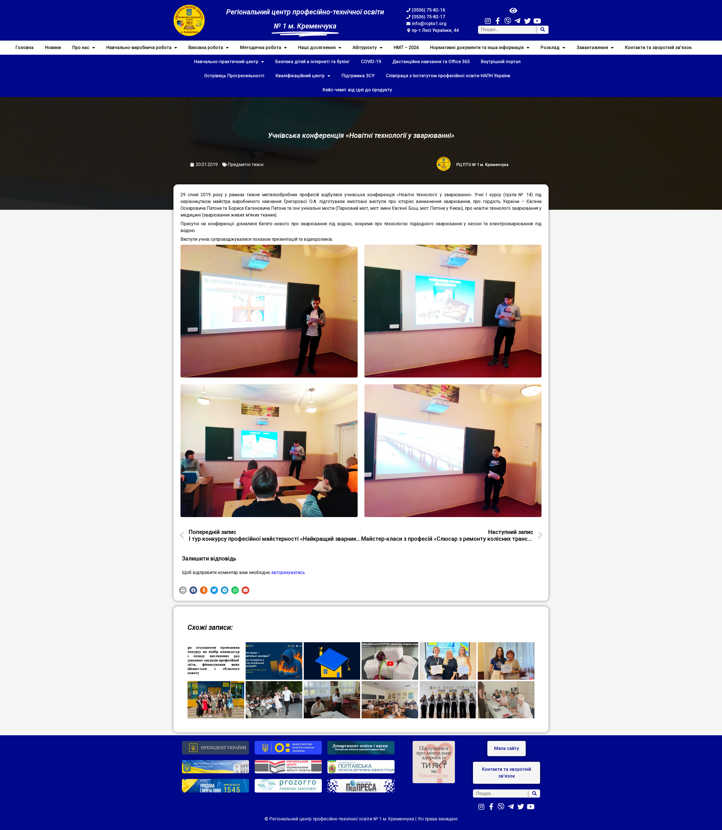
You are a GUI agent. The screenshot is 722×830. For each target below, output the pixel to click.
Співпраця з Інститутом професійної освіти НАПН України (448, 75)
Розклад (550, 47)
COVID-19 (371, 61)
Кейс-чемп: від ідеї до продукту (357, 89)
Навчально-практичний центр (226, 61)
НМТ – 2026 (406, 47)
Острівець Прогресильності (234, 75)
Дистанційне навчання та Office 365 (431, 61)
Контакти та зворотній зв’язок (658, 47)
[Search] (542, 29)
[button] (183, 590)
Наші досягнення (317, 47)
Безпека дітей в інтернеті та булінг (312, 61)
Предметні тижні (245, 164)
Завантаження (592, 47)
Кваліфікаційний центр (300, 75)
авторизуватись (288, 572)
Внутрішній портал (501, 61)
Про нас (80, 47)
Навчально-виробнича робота (138, 47)
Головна (25, 47)
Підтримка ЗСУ (358, 75)
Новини (53, 47)
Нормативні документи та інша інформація (477, 47)
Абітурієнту (365, 47)
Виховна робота (205, 47)
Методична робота (260, 47)
